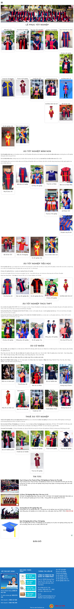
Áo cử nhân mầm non (22, 126)
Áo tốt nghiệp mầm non (37, 151)
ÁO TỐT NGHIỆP (61, 569)
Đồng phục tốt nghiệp (51, 337)
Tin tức (37, 476)
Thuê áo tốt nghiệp (37, 416)
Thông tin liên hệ (45, 571)
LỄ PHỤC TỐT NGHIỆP (37, 25)
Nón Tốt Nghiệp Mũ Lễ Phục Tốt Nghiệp (32, 521)
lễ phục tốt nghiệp (61, 571)
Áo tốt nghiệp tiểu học (37, 263)
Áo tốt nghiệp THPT (61, 575)
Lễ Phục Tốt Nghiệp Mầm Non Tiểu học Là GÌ (34, 494)
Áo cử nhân (37, 346)
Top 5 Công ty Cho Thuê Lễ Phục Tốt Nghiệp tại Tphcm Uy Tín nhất (41, 480)
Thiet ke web (33, 607)
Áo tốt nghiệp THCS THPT (37, 304)
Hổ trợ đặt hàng (8, 571)
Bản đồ (37, 541)
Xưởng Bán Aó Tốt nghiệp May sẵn (31, 508)
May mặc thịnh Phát (25, 570)
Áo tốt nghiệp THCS (61, 577)
